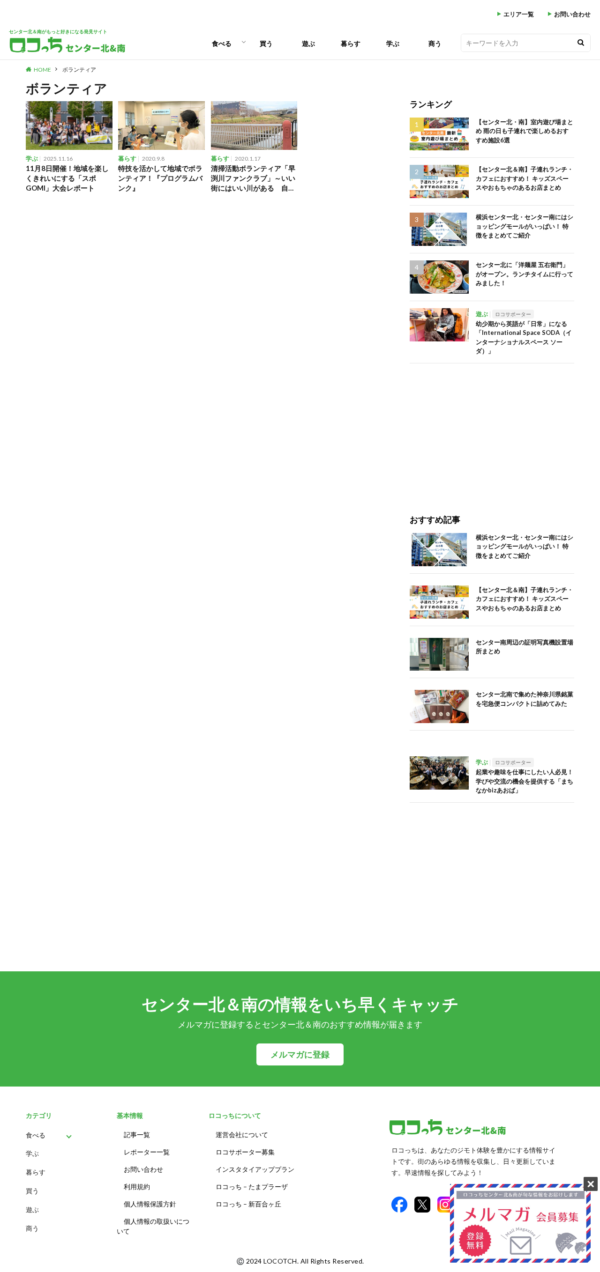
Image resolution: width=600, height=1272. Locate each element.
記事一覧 (137, 1135)
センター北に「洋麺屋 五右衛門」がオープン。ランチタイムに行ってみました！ (524, 274)
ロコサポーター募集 (245, 1152)
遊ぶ (308, 43)
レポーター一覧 (147, 1152)
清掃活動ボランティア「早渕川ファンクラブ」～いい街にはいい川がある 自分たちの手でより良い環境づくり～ (253, 178)
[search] (580, 43)
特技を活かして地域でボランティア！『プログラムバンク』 (160, 178)
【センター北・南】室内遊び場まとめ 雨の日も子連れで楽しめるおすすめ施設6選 (524, 131)
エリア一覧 (518, 14)
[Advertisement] (492, 429)
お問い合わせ (572, 14)
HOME (42, 69)
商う (435, 43)
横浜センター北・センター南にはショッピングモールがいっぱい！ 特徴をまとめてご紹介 (524, 226)
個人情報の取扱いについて (153, 1226)
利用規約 (137, 1187)
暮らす (350, 43)
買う (266, 43)
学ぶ (392, 43)
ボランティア (79, 69)
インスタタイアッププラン (255, 1169)
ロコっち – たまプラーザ (252, 1187)
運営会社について (242, 1135)
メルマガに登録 (300, 1054)
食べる (222, 43)
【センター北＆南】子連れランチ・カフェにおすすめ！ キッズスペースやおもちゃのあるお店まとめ (524, 178)
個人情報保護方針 (150, 1204)
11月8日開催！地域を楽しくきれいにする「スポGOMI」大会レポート (67, 178)
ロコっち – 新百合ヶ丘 (248, 1204)
